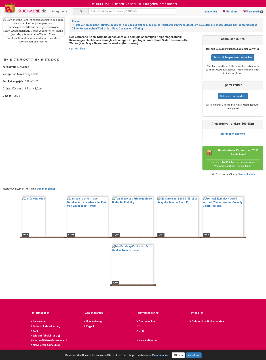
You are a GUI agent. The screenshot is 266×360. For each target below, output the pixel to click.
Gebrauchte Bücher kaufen (207, 321)
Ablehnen (178, 355)
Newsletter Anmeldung (46, 345)
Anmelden (211, 11)
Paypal (89, 326)
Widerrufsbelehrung (45, 335)
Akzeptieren (194, 355)
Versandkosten (246, 174)
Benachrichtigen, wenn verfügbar (233, 57)
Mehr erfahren (160, 355)
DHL (141, 326)
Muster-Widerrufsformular (49, 340)
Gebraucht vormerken (232, 96)
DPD (141, 330)
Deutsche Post (147, 321)
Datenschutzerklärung (46, 326)
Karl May (80, 48)
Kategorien (59, 11)
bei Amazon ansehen (232, 133)
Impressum (39, 321)
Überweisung (93, 321)
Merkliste (231, 11)
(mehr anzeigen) (46, 188)
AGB (35, 330)
